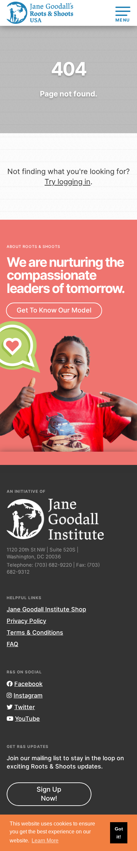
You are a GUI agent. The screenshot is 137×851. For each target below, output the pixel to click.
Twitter (24, 707)
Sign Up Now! (49, 794)
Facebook (28, 683)
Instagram (28, 695)
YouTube (27, 718)
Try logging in (67, 181)
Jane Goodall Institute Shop (46, 609)
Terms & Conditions (35, 632)
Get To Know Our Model (54, 310)
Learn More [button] (45, 840)
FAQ (12, 644)
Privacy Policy (26, 620)
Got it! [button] (119, 832)
